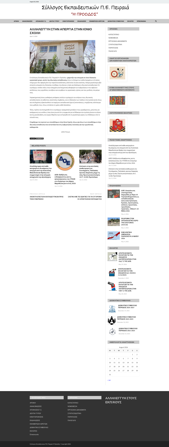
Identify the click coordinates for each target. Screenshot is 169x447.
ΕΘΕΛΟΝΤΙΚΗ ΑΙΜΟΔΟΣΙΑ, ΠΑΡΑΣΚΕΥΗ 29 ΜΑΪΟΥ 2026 (130, 235)
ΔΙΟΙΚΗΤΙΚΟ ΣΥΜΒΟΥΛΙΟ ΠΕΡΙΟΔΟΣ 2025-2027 (127, 306)
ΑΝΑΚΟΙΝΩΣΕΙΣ (27, 21)
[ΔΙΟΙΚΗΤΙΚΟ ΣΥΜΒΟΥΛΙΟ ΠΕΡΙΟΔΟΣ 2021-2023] (112, 329)
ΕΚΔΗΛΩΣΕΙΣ (81, 21)
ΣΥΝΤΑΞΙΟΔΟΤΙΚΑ (115, 44)
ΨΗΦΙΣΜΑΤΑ (39, 138)
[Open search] (155, 21)
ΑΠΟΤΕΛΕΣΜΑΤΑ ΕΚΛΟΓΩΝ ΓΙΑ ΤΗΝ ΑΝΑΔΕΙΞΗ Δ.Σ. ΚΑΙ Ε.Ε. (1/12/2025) (127, 272)
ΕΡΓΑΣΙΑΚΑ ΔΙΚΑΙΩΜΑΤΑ (118, 41)
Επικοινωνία (34, 434)
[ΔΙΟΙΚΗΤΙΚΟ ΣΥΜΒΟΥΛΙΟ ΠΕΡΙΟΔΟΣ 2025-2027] (112, 306)
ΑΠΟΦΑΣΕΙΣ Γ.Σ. (41, 21)
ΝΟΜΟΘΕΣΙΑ (113, 38)
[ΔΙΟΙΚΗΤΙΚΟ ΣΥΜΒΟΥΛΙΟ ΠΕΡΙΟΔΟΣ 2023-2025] (112, 317)
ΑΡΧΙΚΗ (16, 21)
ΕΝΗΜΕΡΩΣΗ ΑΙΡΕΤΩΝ (96, 21)
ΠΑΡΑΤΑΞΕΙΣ (113, 48)
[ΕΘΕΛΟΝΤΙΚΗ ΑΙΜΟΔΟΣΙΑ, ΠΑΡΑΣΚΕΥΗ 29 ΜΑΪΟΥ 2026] (114, 232)
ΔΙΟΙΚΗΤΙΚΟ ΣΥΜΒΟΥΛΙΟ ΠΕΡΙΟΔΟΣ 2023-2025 (126, 318)
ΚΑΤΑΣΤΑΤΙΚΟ (114, 34)
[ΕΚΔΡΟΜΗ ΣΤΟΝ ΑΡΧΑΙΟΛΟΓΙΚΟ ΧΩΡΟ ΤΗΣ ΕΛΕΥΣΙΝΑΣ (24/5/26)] (114, 219)
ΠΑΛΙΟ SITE (113, 51)
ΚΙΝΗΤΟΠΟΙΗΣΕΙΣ (68, 21)
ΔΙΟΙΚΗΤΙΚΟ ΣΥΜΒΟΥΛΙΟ (116, 21)
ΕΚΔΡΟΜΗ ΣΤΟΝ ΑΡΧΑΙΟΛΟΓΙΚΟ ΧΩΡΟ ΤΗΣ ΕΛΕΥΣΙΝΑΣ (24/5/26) (129, 221)
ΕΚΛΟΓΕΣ (130, 21)
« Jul (109, 380)
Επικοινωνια (141, 21)
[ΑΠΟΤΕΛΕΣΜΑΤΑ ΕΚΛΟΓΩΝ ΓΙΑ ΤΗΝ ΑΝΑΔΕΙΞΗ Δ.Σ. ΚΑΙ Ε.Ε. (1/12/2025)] (112, 269)
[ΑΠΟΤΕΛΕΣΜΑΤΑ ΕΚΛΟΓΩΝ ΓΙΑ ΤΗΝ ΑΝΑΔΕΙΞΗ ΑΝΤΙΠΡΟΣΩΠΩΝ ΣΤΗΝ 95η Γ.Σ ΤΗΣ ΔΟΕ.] (112, 253)
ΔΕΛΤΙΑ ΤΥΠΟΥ (54, 21)
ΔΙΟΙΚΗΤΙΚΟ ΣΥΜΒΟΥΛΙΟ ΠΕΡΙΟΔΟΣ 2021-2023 (128, 329)
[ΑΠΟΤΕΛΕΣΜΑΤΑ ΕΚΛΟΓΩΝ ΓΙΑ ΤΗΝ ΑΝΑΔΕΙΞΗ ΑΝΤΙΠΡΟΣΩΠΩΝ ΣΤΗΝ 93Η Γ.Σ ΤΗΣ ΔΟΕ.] (112, 283)
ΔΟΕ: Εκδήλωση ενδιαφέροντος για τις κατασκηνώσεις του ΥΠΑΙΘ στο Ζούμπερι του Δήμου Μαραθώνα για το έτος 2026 (65, 179)
